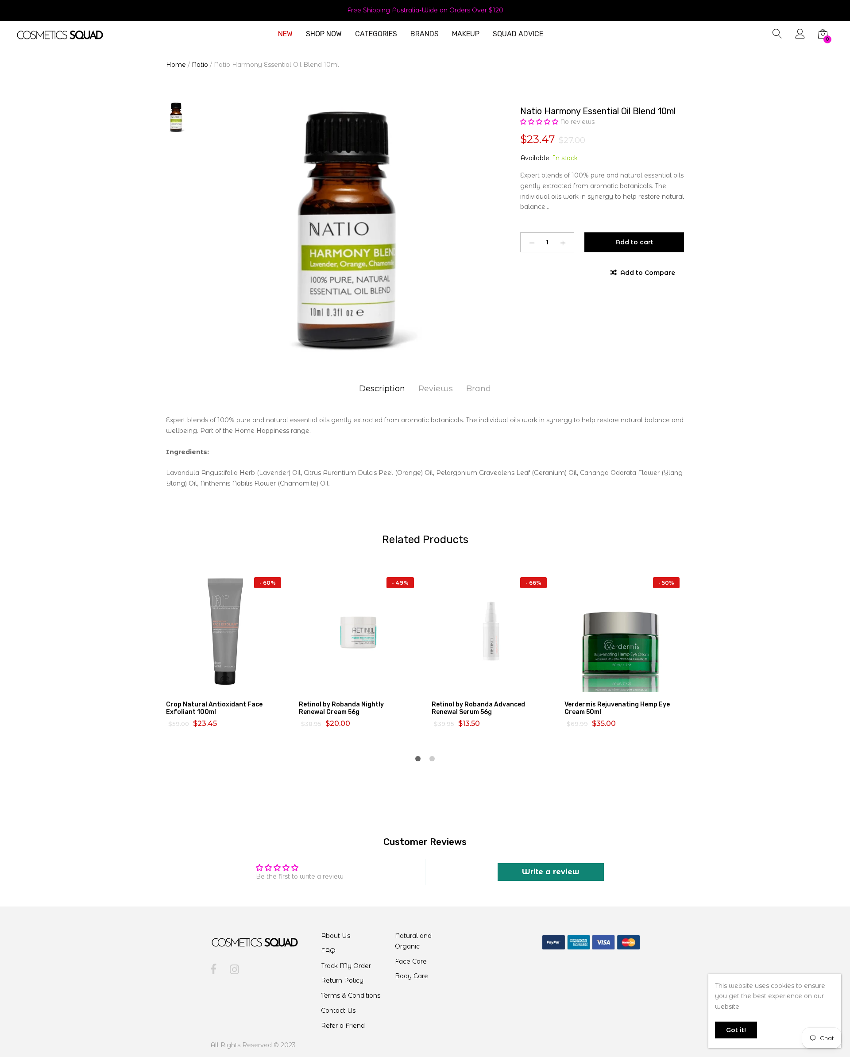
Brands (424, 34)
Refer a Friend (343, 1026)
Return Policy (342, 980)
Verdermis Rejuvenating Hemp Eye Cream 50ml (617, 708)
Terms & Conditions (350, 995)
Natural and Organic (413, 941)
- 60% (267, 582)
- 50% (666, 582)
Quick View (231, 684)
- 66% (533, 582)
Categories (376, 34)
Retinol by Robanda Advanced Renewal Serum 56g (478, 708)
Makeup (465, 34)
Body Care (411, 976)
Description (382, 388)
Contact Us (338, 1011)
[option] (336, 227)
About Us (335, 936)
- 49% (400, 582)
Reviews (435, 388)
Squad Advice (518, 34)
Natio (200, 65)
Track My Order (346, 966)
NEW (285, 34)
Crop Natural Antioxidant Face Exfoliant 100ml (214, 708)
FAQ (328, 951)
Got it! (736, 1030)
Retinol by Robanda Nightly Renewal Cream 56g (341, 708)
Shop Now (324, 34)
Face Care (411, 961)
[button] (540, 122)
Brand (478, 388)
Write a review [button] (551, 872)
